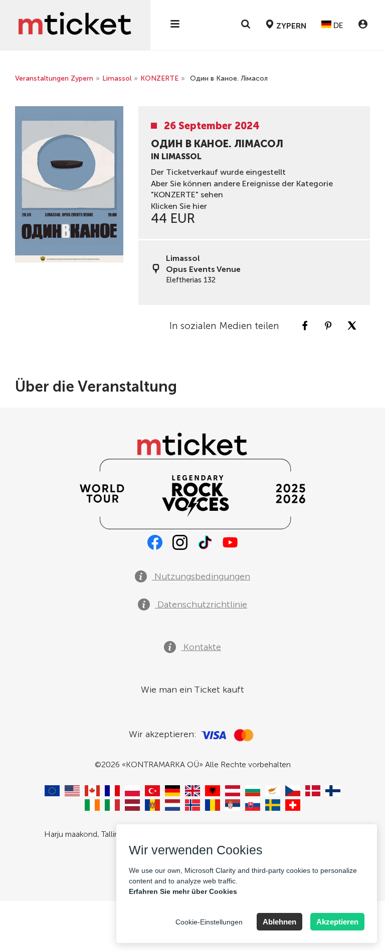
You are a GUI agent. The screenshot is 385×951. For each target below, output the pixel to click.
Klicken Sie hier (179, 206)
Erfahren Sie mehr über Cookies (183, 891)
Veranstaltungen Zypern (54, 78)
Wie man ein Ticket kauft (192, 689)
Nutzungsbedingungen (201, 576)
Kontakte (201, 647)
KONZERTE (159, 78)
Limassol (116, 78)
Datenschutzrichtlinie (201, 604)
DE (337, 25)
